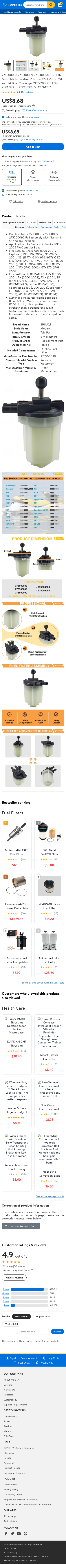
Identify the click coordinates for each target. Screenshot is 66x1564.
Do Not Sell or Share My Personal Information (27, 1504)
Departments (14, 11)
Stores (7, 1421)
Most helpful (11, 1324)
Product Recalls (12, 1467)
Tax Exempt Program (14, 1472)
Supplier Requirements (15, 1404)
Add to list (18, 201)
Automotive (32, 226)
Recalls (7, 1457)
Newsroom (9, 1389)
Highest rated (43, 1316)
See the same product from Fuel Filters (43, 982)
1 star (6, 1305)
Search (57, 1331)
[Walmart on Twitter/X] (12, 1534)
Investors (8, 1394)
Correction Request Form (21, 1226)
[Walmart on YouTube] (19, 1534)
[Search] (51, 4)
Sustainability (10, 1399)
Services (29, 11)
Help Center (53, 1358)
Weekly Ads (47, 1362)
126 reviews (27, 92)
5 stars (6, 1289)
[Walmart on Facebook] (6, 1534)
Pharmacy (9, 1452)
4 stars (5, 1293)
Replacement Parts (50, 226)
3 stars (6, 1297)
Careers (8, 1384)
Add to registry (49, 201)
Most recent (21, 1316)
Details (29, 194)
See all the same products (50, 1196)
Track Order (24, 1362)
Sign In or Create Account (23, 1358)
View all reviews (14, 1277)
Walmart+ (9, 1431)
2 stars (6, 1301)
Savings (42, 11)
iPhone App (10, 1516)
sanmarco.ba (32, 116)
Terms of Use (10, 1484)
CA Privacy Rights (13, 1494)
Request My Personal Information (21, 1499)
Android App (10, 1521)
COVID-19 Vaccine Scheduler (19, 1448)
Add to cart (33, 147)
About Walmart (11, 1379)
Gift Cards (9, 1436)
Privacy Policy (11, 1489)
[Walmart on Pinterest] (25, 1534)
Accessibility (10, 1462)
